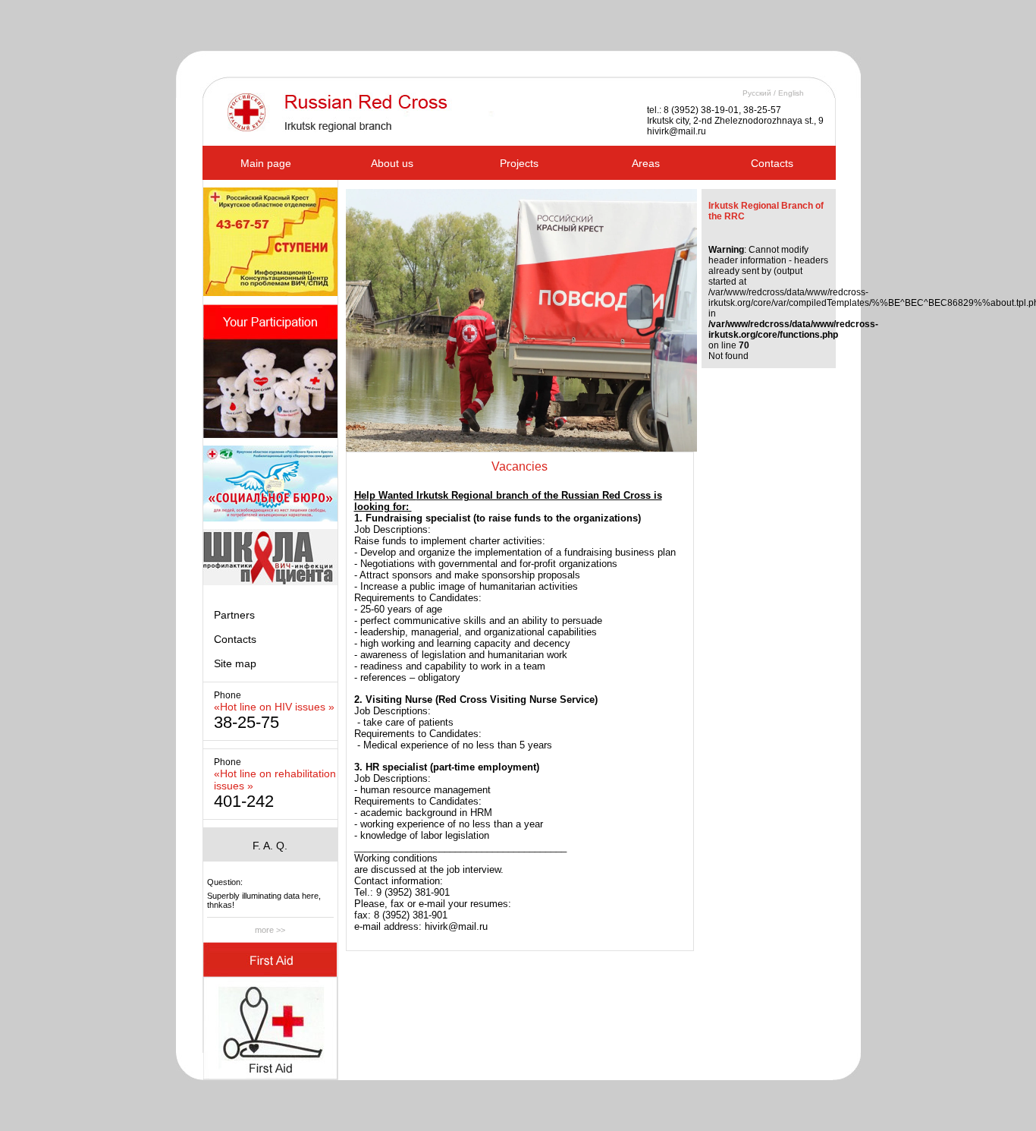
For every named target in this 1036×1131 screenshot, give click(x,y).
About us (392, 163)
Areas (646, 163)
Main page (265, 163)
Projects (519, 163)
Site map (235, 663)
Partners (234, 615)
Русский (756, 93)
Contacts (772, 163)
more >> (270, 929)
